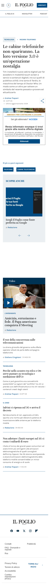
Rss (6, 552)
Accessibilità (10, 569)
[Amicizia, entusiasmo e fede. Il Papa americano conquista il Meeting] (24, 295)
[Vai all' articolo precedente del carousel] (20, 234)
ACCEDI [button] (33, 119)
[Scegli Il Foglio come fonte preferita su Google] (24, 201)
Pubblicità (31, 542)
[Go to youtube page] (18, 529)
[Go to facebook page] (11, 529)
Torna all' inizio (33, 563)
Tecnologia (9, 40)
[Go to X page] (24, 529)
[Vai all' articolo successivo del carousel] (28, 234)
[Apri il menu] (3, 5)
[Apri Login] (9, 5)
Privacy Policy (11, 562)
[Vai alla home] (24, 5)
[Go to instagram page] (30, 529)
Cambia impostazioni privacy (10, 575)
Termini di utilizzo (12, 566)
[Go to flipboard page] (36, 529)
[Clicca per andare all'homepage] (24, 520)
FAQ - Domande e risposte (12, 547)
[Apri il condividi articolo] (42, 101)
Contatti (8, 542)
